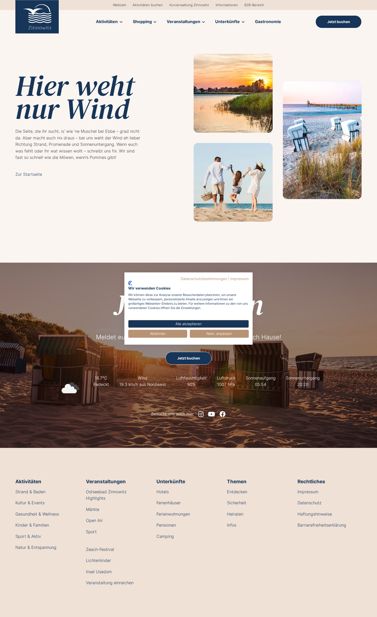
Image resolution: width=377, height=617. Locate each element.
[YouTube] (211, 414)
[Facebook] (223, 414)
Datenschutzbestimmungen (204, 279)
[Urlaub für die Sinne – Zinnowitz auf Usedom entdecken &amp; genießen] (37, 16)
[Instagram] (201, 414)
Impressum (239, 279)
